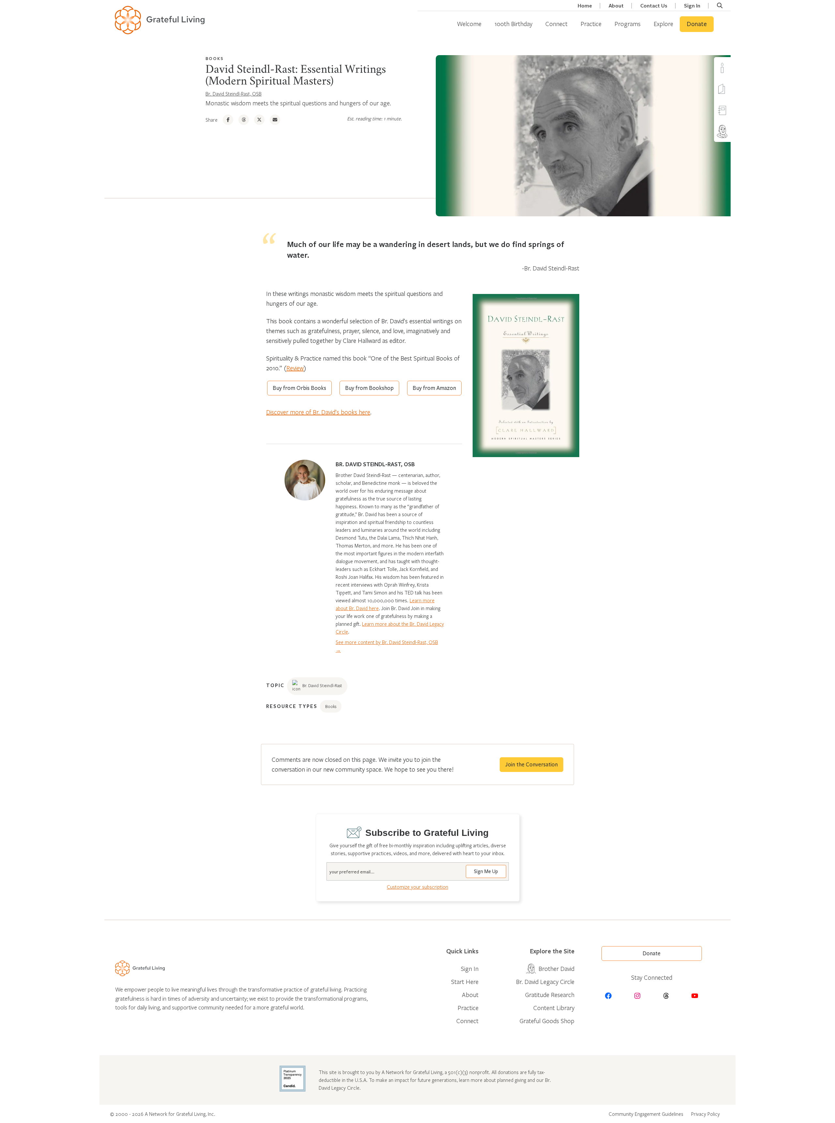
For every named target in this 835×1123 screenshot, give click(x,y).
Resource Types (291, 706)
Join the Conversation (531, 764)
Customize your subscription (417, 887)
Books (214, 58)
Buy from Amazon (434, 388)
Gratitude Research (549, 995)
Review (295, 368)
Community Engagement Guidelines (646, 1114)
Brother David (734, 131)
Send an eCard (734, 88)
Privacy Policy (705, 1114)
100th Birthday (513, 24)
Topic (275, 685)
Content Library (553, 1008)
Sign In (692, 5)
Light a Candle (734, 67)
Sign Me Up (486, 871)
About (616, 5)
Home (585, 5)
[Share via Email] (275, 120)
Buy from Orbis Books (299, 388)
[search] (719, 5)
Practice (591, 24)
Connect (556, 24)
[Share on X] (259, 120)
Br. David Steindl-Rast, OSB (233, 93)
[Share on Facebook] (228, 120)
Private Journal (734, 110)
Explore (663, 24)
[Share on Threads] (243, 120)
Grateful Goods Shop (547, 1021)
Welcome (469, 24)
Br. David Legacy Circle (545, 981)
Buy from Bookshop (369, 388)
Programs (628, 24)
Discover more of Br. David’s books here (318, 412)
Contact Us (653, 5)
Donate (697, 24)
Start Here (464, 981)
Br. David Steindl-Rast (322, 685)
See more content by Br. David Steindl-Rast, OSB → (387, 646)
